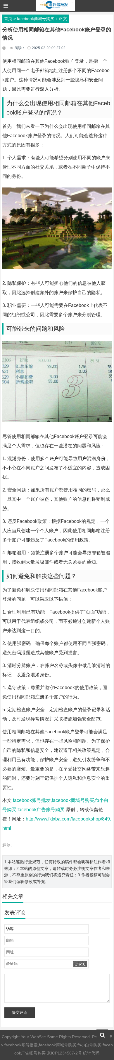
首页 (8, 18)
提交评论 (19, 1012)
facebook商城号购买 (35, 18)
